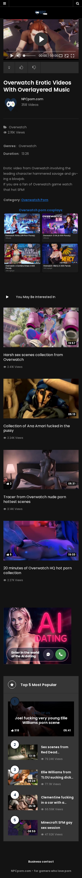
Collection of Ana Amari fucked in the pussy (36, 428)
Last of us (41, 713)
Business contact (41, 861)
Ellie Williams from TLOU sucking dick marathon (56, 777)
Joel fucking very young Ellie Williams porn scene (41, 720)
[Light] (9, 67)
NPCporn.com (32, 99)
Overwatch (18, 127)
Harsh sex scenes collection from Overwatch (33, 357)
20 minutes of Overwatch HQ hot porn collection (37, 570)
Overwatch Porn (34, 200)
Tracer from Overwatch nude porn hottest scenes (34, 499)
